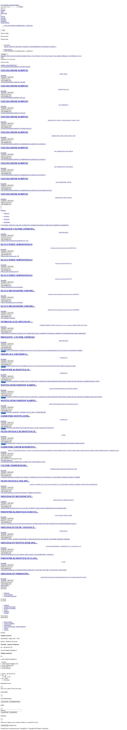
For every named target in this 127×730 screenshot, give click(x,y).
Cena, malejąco (57, 56)
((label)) (3, 710)
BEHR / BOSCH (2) (10, 46)
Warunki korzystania (9, 606)
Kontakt (6, 613)
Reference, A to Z (67, 56)
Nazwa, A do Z (31, 56)
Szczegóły (3, 75)
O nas (5, 610)
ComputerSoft (53, 728)
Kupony (6, 629)
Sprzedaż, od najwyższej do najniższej (11, 56)
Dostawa (6, 605)
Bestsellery (4, 21)
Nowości (3, 18)
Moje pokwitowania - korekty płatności (15, 626)
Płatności (6, 611)
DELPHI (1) (19, 46)
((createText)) (13, 712)
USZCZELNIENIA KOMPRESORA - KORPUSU (18, 25)
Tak (2, 30)
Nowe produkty (8, 594)
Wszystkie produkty (7, 349)
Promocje (6, 593)
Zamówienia (7, 625)
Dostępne (4, 54)
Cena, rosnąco (49, 56)
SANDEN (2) (46, 46)
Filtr (2, 57)
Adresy (6, 628)
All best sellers (5, 585)
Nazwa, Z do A (40, 56)
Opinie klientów (5, 22)
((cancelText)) (4, 701)
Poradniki (3, 19)
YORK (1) (53, 46)
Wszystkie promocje (7, 460)
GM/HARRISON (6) (36, 46)
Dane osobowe (8, 622)
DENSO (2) (26, 46)
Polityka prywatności (10, 608)
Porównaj (3, 77)
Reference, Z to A (77, 56)
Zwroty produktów (9, 623)
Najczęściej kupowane (10, 596)
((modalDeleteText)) (15, 701)
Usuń (10, 77)
